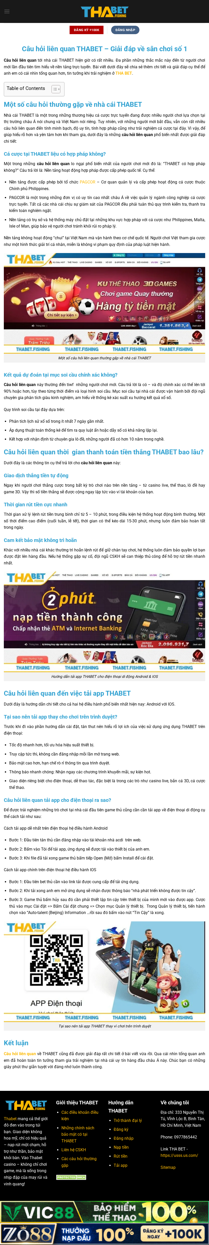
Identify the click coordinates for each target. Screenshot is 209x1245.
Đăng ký (121, 1129)
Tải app (120, 1165)
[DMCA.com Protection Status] (72, 1177)
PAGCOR (87, 182)
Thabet (10, 1118)
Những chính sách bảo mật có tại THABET (77, 1134)
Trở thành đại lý (128, 1120)
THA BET (123, 73)
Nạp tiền (121, 1147)
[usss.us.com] (104, 11)
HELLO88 (11, 1196)
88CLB (34, 1196)
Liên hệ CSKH (73, 1149)
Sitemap (168, 1167)
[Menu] (7, 11)
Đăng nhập (124, 1138)
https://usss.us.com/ (179, 1155)
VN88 (24, 1196)
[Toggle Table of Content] (53, 89)
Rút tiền (120, 1156)
